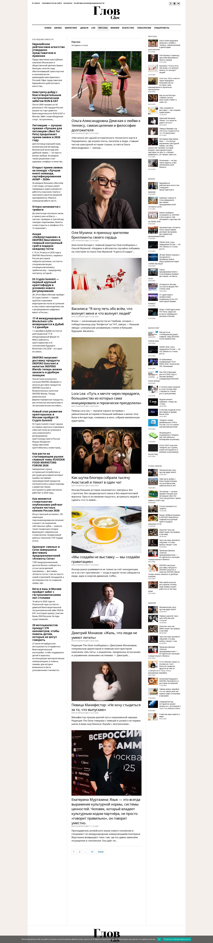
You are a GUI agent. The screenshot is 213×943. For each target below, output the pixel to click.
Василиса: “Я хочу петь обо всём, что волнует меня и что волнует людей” (101, 311)
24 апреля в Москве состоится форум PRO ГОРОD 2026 (168, 286)
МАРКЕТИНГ (71, 27)
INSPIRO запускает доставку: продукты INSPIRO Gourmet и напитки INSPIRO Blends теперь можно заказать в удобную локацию (47, 366)
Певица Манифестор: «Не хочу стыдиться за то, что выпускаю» (106, 707)
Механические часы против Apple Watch (167, 471)
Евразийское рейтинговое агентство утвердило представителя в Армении (48, 50)
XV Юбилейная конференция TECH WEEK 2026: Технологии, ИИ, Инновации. (169, 362)
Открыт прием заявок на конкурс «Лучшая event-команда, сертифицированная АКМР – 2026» (47, 173)
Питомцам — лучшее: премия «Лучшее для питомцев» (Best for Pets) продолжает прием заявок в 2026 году (47, 133)
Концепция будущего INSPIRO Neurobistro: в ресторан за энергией (169, 681)
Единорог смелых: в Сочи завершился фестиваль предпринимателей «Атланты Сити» (46, 552)
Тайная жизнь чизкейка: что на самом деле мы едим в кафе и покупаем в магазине (169, 692)
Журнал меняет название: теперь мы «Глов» (168, 401)
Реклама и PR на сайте (52, 3)
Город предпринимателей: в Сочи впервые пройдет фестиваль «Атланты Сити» (163, 274)
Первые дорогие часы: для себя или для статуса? (168, 618)
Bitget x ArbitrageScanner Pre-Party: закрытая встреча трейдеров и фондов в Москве (169, 312)
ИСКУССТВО (128, 27)
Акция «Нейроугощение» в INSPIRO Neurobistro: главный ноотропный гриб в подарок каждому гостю (47, 241)
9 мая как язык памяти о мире (169, 715)
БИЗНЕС (58, 27)
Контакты (67, 3)
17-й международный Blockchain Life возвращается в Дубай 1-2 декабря (48, 323)
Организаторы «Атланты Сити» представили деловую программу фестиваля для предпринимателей (164, 231)
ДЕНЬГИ (84, 27)
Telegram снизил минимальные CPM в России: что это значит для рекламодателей (169, 423)
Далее (101, 851)
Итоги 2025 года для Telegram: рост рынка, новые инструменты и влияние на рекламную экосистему (163, 449)
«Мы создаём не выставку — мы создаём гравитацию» (105, 559)
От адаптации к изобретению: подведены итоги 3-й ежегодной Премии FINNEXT (163, 299)
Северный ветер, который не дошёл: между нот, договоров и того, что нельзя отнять (170, 705)
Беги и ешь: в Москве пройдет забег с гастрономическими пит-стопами (46, 593)
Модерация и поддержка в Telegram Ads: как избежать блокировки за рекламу (169, 436)
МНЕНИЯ (115, 27)
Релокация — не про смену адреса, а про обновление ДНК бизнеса (168, 163)
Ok (159, 939)
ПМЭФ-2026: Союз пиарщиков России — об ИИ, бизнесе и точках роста (169, 245)
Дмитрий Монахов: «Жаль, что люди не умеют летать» (104, 635)
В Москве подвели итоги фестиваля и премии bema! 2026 (170, 412)
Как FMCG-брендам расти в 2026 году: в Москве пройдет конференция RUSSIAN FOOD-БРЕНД (163, 376)
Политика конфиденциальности (89, 3)
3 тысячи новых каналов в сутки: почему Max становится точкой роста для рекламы (169, 390)
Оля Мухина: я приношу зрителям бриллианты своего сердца (100, 235)
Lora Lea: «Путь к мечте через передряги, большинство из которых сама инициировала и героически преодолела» (106, 398)
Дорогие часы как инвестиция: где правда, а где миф (169, 532)
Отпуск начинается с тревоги (46, 208)
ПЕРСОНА (103, 27)
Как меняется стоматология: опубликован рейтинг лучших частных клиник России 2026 (47, 504)
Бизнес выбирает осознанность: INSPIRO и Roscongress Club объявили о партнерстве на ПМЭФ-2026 (164, 217)
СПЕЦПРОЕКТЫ (161, 27)
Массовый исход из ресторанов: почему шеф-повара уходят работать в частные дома (162, 586)
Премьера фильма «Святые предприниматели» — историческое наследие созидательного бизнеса (164, 555)
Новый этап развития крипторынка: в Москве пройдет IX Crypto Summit (47, 416)
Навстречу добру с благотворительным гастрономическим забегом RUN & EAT (46, 96)
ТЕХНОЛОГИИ (144, 27)
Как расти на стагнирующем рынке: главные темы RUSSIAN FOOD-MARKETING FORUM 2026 (48, 459)
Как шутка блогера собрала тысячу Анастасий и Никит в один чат (100, 479)
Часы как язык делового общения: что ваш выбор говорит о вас (169, 542)
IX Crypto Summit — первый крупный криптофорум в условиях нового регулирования (45, 285)
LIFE (93, 27)
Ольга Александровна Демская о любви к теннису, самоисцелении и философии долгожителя (105, 125)
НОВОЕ (47, 27)
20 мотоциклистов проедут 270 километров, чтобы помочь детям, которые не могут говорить (45, 632)
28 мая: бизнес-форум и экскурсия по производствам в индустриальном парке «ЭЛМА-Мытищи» (163, 259)
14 (92, 851)
